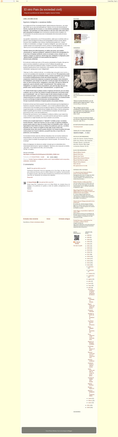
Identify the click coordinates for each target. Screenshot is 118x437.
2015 (88, 258)
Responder (30, 177)
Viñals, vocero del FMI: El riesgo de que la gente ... (91, 372)
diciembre (90, 266)
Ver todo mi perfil (77, 245)
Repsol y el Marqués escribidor (91, 343)
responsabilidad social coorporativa (60, 159)
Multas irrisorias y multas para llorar (82, 181)
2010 (88, 407)
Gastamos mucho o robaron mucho (91, 365)
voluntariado (33, 161)
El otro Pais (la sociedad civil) (43, 9)
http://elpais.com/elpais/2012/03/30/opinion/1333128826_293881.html (41, 154)
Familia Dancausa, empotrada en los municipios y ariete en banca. (82, 221)
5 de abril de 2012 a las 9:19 (46, 182)
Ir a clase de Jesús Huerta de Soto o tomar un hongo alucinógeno (82, 173)
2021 (88, 246)
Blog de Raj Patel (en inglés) (80, 160)
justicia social (47, 159)
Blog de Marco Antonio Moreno (81, 158)
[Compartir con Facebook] (55, 157)
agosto (90, 279)
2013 (88, 262)
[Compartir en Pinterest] (57, 157)
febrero (90, 400)
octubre (90, 273)
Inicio (48, 219)
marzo (90, 398)
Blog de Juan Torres (78, 156)
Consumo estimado (91, 311)
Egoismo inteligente (38, 159)
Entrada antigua (64, 219)
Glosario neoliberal (91, 360)
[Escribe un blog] (52, 157)
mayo (90, 285)
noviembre (91, 270)
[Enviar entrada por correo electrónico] (48, 157)
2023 (88, 241)
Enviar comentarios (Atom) (37, 222)
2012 (88, 265)
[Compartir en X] (54, 157)
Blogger (70, 431)
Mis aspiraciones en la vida (80, 165)
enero (90, 402)
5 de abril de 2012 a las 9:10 (38, 168)
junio (89, 283)
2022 (88, 243)
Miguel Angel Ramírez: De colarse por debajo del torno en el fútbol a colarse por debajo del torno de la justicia (84, 191)
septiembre (91, 275)
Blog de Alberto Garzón (79, 152)
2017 (88, 254)
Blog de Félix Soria (78, 154)
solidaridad (26, 161)
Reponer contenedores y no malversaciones (91, 355)
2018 (88, 252)
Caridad (31, 159)
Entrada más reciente (30, 219)
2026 (88, 235)
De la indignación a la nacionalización (91, 337)
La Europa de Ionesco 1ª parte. (91, 348)
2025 (88, 237)
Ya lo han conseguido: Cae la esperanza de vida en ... (91, 293)
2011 (88, 405)
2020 (88, 248)
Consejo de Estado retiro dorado (91, 379)
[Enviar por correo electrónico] (50, 157)
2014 (88, 260)
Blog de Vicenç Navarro (79, 162)
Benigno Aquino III (91, 388)
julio (89, 281)
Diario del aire (77, 163)
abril (89, 287)
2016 (88, 256)
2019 (88, 250)
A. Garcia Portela (35, 157)
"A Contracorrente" (78, 126)
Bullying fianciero (91, 384)
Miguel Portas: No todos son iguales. (91, 306)
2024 (88, 239)
